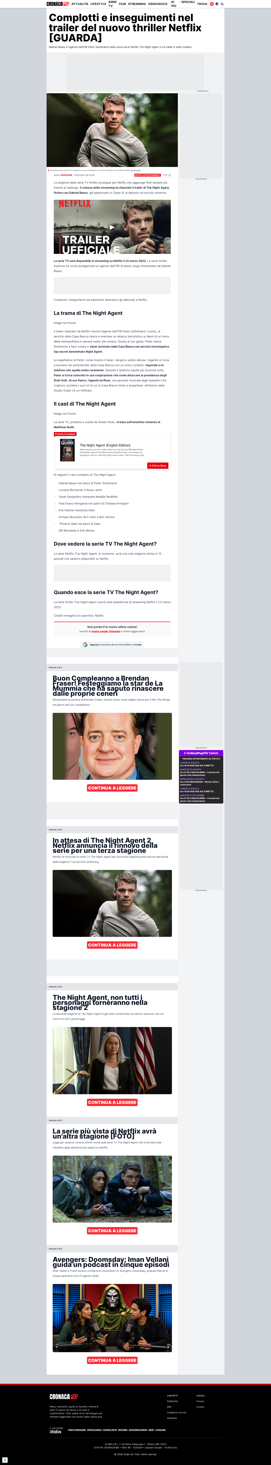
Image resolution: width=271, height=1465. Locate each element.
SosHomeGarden (138, 1430)
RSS (169, 1406)
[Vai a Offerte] (212, 4)
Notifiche (172, 1418)
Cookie (200, 1406)
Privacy (200, 1401)
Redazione (66, 175)
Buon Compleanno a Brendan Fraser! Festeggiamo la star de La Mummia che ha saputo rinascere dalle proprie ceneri (108, 685)
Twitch (213, 753)
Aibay (151, 1430)
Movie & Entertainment (147, 175)
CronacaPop (110, 1430)
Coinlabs (160, 1430)
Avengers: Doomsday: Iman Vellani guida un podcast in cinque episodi (111, 1262)
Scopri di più (135, 170)
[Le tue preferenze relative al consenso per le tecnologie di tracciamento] (5, 1460)
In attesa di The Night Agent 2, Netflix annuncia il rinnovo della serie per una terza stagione (105, 845)
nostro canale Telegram (105, 631)
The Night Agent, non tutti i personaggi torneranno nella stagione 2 (100, 1002)
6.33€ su (158, 465)
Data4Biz (123, 1430)
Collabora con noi (176, 1412)
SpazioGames (94, 1430)
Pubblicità (172, 1401)
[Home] (58, 4)
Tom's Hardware (77, 1430)
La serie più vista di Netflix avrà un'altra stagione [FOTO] (104, 1133)
